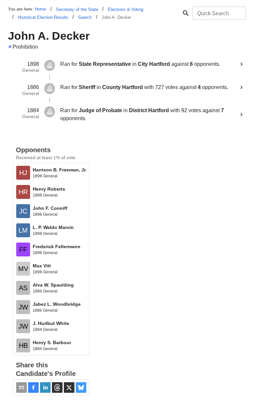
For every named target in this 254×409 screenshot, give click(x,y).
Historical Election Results (43, 17)
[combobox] (218, 13)
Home (40, 9)
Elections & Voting (125, 9)
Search (85, 17)
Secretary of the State (77, 9)
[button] (33, 387)
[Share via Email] (21, 387)
